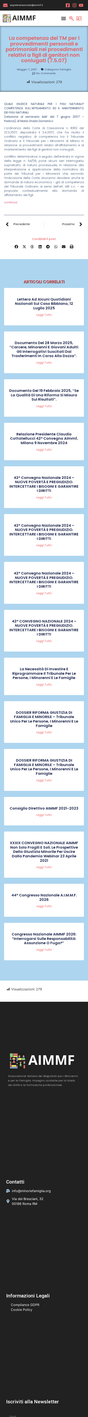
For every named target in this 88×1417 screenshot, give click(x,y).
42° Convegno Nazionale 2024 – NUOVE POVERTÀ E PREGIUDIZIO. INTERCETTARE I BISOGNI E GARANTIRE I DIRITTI (44, 484)
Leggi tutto (44, 314)
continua (10, 202)
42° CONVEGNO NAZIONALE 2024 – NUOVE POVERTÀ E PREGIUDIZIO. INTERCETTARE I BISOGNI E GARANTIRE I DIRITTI (44, 628)
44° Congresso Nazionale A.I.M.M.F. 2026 (44, 897)
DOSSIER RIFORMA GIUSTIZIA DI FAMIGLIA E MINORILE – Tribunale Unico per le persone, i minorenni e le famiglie (44, 719)
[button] (16, 246)
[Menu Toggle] (63, 18)
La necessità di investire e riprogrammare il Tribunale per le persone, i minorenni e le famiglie (44, 673)
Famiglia (65, 69)
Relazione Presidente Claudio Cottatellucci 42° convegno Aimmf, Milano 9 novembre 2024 (44, 438)
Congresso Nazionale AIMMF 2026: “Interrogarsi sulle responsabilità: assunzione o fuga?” (44, 938)
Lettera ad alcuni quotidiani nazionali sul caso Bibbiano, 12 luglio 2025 (44, 304)
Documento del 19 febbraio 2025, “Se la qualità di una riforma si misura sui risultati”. (44, 395)
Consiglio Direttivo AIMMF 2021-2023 (44, 808)
